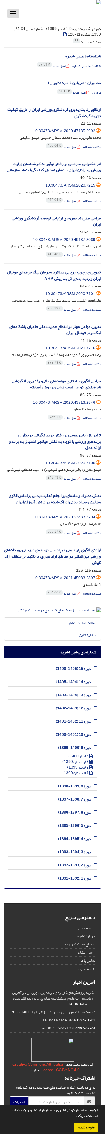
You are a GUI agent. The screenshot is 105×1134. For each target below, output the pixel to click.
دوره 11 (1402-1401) (73, 721)
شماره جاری (87, 634)
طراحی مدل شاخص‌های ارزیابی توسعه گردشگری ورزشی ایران (56, 221)
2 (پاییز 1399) (78, 767)
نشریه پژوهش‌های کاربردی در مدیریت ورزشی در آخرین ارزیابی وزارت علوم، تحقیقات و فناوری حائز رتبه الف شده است (53, 998)
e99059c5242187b (59, 1028)
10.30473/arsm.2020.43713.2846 (64, 402)
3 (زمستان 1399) (75, 762)
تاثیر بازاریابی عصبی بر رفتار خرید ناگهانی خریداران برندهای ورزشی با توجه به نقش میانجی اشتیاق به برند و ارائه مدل (55, 441)
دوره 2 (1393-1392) (74, 865)
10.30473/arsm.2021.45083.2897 (64, 578)
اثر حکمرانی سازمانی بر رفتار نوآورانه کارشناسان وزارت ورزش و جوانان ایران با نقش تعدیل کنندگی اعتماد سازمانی (54, 167)
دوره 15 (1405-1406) (73, 668)
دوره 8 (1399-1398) (74, 786)
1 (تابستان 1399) (75, 773)
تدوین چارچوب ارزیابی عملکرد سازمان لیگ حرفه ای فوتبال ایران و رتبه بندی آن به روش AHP (54, 275)
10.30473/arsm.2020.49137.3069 (64, 240)
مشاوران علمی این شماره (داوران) (74, 83)
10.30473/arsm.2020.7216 (70, 348)
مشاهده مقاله (92, 147)
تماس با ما (87, 960)
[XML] (65, 34)
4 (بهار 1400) (78, 756)
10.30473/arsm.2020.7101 (70, 294)
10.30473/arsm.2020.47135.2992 (64, 131)
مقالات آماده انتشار (82, 623)
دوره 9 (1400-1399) (74, 748)
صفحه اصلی (86, 928)
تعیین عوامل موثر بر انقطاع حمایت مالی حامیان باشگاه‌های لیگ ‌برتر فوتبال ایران (55, 330)
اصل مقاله (52, 66)
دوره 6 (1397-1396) (74, 812)
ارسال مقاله (86, 952)
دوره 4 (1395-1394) (74, 839)
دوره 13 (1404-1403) (73, 695)
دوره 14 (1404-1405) (73, 682)
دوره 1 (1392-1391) (74, 878)
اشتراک (19, 1102)
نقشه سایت (86, 968)
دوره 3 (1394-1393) (74, 852)
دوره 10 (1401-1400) (73, 734)
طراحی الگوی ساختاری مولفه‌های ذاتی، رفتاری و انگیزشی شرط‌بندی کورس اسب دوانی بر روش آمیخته (56, 384)
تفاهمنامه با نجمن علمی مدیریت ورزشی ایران (62, 1012)
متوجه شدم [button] (86, 1127)
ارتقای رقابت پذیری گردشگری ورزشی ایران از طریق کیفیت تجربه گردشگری (54, 112)
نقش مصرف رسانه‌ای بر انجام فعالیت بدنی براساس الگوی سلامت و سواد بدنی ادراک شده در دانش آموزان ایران (55, 498)
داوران (96, 92)
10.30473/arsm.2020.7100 (70, 463)
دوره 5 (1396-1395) (74, 825)
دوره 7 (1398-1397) (74, 799)
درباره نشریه (85, 936)
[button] (72, 1116)
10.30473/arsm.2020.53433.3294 (64, 517)
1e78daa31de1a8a (59, 1020)
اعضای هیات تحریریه (80, 944)
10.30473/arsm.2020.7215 (70, 185)
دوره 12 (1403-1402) (73, 708)
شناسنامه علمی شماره (83, 56)
